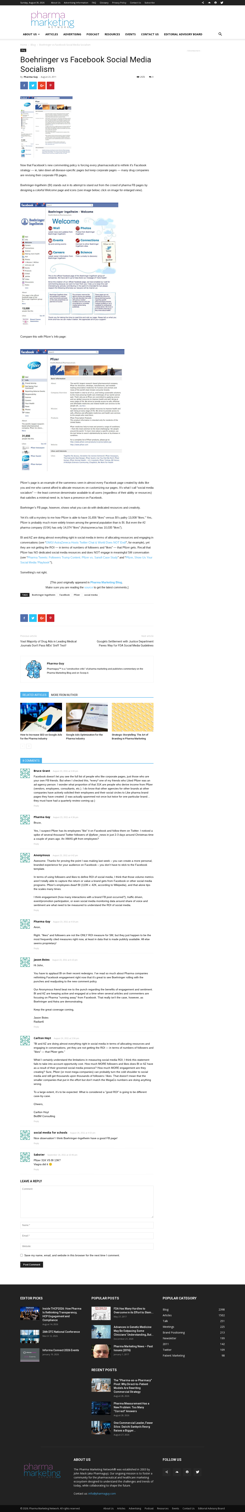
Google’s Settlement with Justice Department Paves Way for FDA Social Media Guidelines (125, 643)
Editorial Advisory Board (183, 34)
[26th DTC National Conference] (29, 1336)
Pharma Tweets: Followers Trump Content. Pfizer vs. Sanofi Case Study (73, 557)
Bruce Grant (42, 771)
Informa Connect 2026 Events (60, 1350)
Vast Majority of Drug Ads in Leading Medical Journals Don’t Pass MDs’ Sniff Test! (48, 643)
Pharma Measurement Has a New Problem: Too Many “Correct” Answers (131, 1407)
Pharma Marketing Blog (106, 582)
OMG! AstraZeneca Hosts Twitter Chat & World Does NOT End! (86, 542)
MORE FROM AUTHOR (64, 694)
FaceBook (65, 594)
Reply (36, 806)
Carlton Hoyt (42, 1038)
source (88, 587)
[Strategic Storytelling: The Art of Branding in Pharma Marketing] (133, 717)
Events (130, 34)
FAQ (94, 2)
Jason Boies (42, 959)
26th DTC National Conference (61, 1331)
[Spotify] (215, 2)
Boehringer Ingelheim (43, 594)
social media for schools (50, 1132)
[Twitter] (222, 2)
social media (91, 594)
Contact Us (135, 2)
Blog (33, 44)
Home (23, 44)
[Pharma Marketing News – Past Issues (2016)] (101, 1351)
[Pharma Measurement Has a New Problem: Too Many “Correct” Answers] (101, 1408)
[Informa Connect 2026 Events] (29, 1355)
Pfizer (77, 594)
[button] (220, 34)
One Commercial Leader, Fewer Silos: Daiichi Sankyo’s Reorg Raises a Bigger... (133, 1426)
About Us (55, 2)
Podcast (93, 34)
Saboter (39, 1154)
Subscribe (150, 2)
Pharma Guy (31, 76)
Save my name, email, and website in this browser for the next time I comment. (72, 1255)
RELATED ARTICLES (35, 694)
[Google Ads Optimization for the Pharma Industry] (87, 717)
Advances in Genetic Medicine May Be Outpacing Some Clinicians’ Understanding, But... (134, 1330)
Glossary (104, 2)
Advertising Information (76, 2)
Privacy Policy (119, 2)
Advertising (72, 34)
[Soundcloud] (209, 2)
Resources (112, 34)
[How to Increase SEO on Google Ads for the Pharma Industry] (41, 717)
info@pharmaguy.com (102, 1493)
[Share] (203, 2)
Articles (51, 34)
